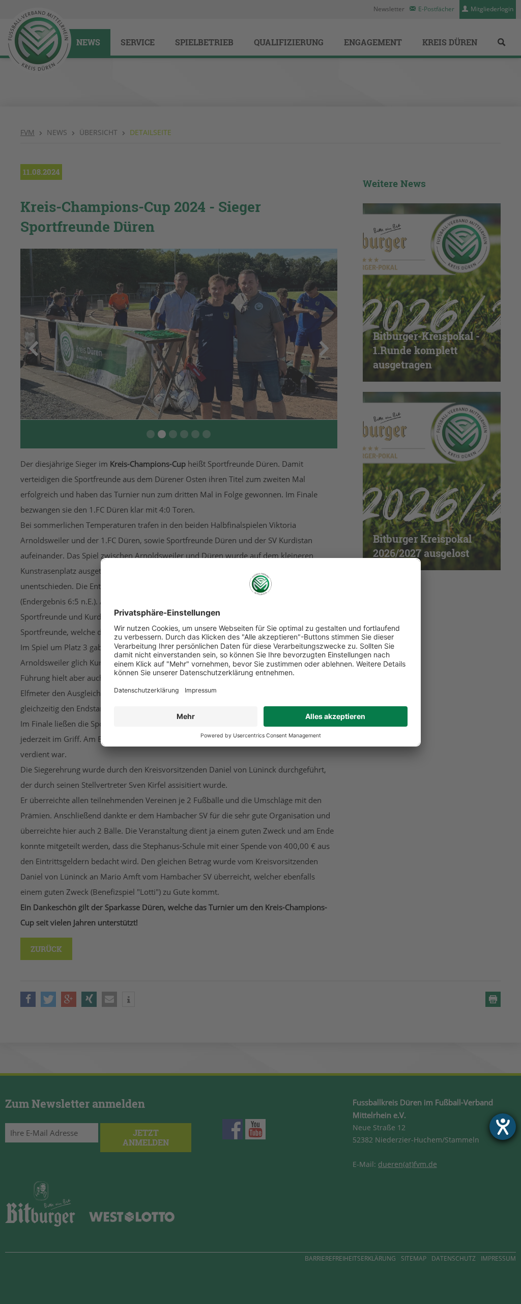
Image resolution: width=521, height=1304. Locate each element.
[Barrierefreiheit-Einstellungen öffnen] (502, 1126)
